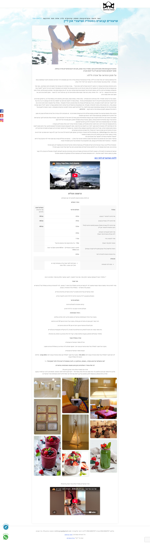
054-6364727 (37, 18)
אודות (57, 18)
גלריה (62, 18)
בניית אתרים (71, 538)
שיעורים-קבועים (85, 18)
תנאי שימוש (68, 535)
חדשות (93, 18)
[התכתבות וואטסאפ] (6, 536)
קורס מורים (68, 18)
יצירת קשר (46, 18)
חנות (52, 18)
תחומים (76, 18)
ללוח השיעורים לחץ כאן (105, 158)
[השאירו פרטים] (6, 524)
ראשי (99, 18)
